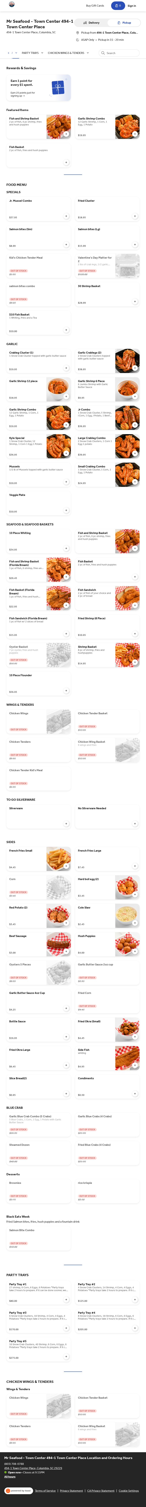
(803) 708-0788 (14, 1464)
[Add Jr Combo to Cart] (135, 425)
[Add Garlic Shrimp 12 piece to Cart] (66, 396)
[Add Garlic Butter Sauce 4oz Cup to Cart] (66, 1008)
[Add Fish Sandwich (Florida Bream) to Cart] (66, 634)
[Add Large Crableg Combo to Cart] (135, 453)
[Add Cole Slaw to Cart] (135, 923)
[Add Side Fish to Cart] (135, 1065)
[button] (33, 53)
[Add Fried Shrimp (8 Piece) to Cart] (135, 634)
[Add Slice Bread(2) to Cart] (66, 1094)
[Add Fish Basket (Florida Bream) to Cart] (66, 605)
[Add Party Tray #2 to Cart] (135, 1299)
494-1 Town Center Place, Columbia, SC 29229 (33, 1468)
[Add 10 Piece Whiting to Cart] (66, 548)
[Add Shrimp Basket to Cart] (135, 662)
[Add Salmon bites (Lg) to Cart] (135, 244)
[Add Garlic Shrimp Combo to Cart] (135, 134)
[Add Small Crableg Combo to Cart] (135, 482)
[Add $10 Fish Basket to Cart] (66, 330)
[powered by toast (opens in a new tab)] (19, 1491)
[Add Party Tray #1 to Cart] (66, 1299)
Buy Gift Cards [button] (95, 5)
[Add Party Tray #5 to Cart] (66, 1356)
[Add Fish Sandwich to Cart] (135, 605)
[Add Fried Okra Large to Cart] (66, 1065)
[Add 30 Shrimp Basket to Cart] (135, 301)
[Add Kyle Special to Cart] (66, 453)
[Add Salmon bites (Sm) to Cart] (66, 244)
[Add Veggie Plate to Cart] (66, 510)
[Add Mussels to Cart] (66, 482)
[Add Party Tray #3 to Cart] (66, 1328)
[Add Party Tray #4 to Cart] (135, 1328)
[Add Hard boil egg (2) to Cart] (135, 894)
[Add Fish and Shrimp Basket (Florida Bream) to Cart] (66, 577)
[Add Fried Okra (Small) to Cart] (135, 1037)
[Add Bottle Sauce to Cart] (66, 1037)
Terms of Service (45, 1490)
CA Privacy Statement (100, 1490)
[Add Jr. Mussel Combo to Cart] (66, 216)
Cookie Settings (129, 1490)
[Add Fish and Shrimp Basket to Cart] (66, 134)
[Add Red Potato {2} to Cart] (66, 923)
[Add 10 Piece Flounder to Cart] (66, 690)
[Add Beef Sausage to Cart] (66, 951)
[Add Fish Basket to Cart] (66, 162)
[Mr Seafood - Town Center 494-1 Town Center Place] (12, 4)
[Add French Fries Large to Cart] (135, 866)
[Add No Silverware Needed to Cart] (135, 824)
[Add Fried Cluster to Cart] (135, 216)
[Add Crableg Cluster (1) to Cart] (66, 368)
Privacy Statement (71, 1490)
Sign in (132, 5)
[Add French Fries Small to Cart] (66, 866)
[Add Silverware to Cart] (66, 824)
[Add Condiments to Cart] (135, 1094)
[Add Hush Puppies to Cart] (135, 951)
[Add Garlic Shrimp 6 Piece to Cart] (135, 396)
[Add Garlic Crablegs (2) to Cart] (135, 368)
